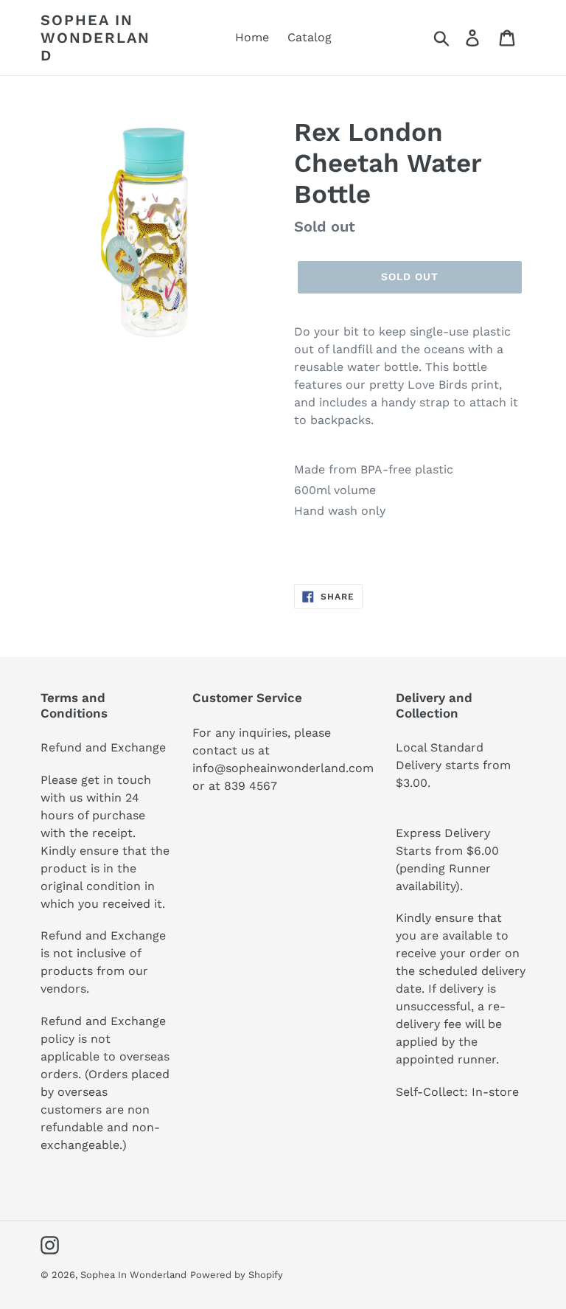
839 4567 (250, 786)
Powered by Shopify (236, 1274)
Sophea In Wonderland (95, 37)
